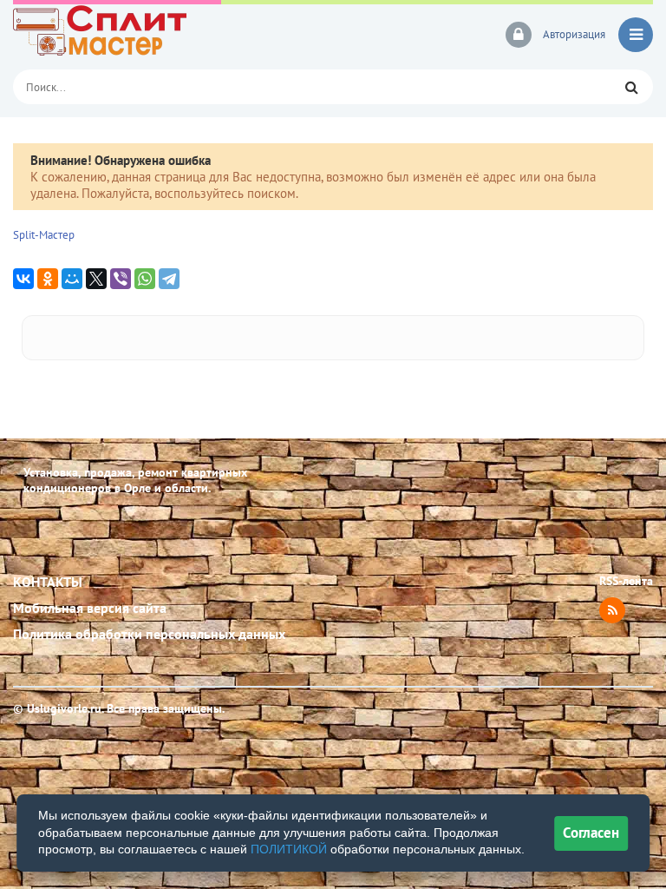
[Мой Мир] (72, 278)
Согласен (591, 832)
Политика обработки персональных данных (149, 633)
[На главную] (134, 34)
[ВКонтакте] (23, 278)
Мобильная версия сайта (89, 607)
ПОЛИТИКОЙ (289, 849)
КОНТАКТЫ (47, 581)
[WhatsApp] (144, 278)
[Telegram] (169, 278)
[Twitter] (96, 278)
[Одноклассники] (47, 278)
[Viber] (120, 278)
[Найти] (631, 86)
